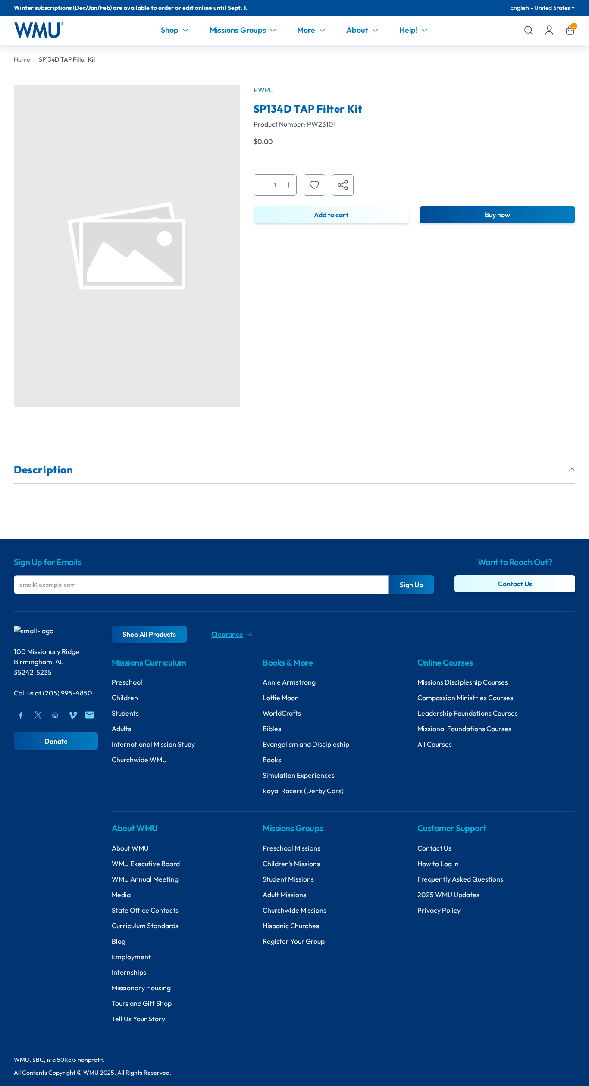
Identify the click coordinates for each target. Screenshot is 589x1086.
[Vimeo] (72, 715)
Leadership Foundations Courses (467, 713)
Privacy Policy (439, 910)
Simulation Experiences (299, 775)
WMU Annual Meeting (145, 879)
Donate (56, 741)
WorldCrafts (282, 713)
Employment (131, 956)
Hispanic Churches (291, 925)
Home (22, 59)
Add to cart (331, 214)
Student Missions (288, 879)
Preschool (127, 682)
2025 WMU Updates (448, 894)
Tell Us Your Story (138, 1018)
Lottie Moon (281, 697)
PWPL (263, 89)
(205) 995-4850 (67, 693)
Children (125, 697)
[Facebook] (21, 715)
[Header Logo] (39, 30)
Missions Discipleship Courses (462, 682)
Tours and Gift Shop (142, 1003)
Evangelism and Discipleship (306, 744)
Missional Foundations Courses (464, 728)
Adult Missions (284, 894)
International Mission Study (153, 744)
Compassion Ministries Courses (465, 697)
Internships (129, 972)
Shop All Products (149, 634)
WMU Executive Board (146, 863)
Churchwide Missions (294, 910)
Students (125, 713)
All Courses (434, 744)
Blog (118, 941)
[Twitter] (38, 715)
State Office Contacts (145, 910)
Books (272, 759)
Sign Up (411, 584)
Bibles (272, 728)
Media (121, 894)
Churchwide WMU (139, 759)
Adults (121, 728)
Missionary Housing (141, 987)
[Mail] (90, 715)
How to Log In (438, 863)
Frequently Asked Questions (460, 879)
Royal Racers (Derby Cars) (303, 790)
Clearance (227, 634)
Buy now (497, 214)
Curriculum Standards (145, 925)
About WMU (130, 848)
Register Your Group (294, 941)
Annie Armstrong (289, 682)
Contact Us (515, 583)
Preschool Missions (291, 848)
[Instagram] (55, 715)
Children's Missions (291, 863)
